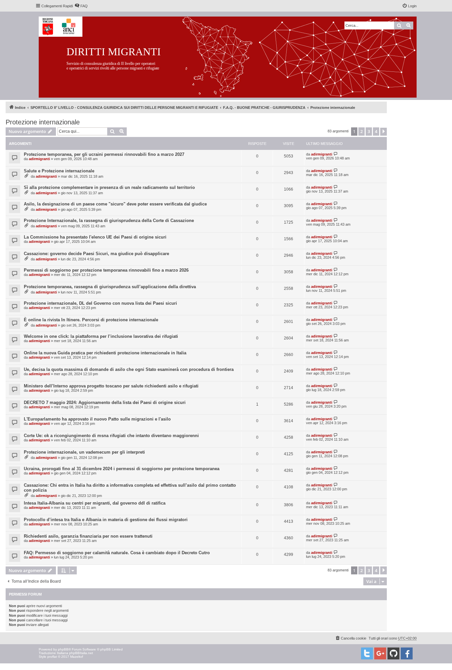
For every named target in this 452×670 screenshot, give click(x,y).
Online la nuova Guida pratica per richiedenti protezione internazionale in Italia (105, 352)
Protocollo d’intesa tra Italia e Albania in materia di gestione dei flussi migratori (106, 519)
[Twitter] (367, 653)
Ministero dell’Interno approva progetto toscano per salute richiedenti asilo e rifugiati (111, 385)
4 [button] (376, 131)
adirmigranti (39, 159)
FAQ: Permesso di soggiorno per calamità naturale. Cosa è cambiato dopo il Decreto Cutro (117, 552)
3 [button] (369, 131)
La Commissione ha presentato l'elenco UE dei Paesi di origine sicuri (95, 237)
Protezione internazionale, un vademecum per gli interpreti (84, 452)
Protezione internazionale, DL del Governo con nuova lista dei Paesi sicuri (100, 303)
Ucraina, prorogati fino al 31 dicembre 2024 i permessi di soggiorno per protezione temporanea (121, 468)
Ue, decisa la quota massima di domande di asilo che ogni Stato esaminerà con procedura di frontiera (129, 369)
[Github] (393, 653)
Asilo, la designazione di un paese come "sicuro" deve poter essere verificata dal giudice (115, 203)
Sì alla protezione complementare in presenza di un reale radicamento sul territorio (109, 187)
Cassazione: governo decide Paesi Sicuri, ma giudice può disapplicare (96, 253)
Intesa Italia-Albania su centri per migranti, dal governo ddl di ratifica (94, 503)
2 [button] (361, 131)
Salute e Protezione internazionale (59, 170)
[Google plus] (380, 653)
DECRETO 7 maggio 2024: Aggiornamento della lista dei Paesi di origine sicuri (105, 402)
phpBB (63, 649)
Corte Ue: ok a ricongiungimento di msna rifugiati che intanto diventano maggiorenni (111, 435)
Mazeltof (76, 656)
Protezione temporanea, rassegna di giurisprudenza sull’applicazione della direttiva (110, 286)
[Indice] (232, 55)
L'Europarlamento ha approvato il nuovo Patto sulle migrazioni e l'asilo (97, 419)
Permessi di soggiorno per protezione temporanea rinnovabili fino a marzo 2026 (106, 270)
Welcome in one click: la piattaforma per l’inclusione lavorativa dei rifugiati (101, 336)
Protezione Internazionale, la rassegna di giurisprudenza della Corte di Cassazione (109, 220)
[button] (383, 132)
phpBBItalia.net (81, 653)
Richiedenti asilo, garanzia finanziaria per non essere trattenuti (88, 536)
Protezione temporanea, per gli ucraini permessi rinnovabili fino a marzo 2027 (104, 154)
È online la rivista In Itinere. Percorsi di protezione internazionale (91, 319)
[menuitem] (81, 6)
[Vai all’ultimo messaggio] (335, 154)
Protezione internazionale (43, 122)
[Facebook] (407, 653)
